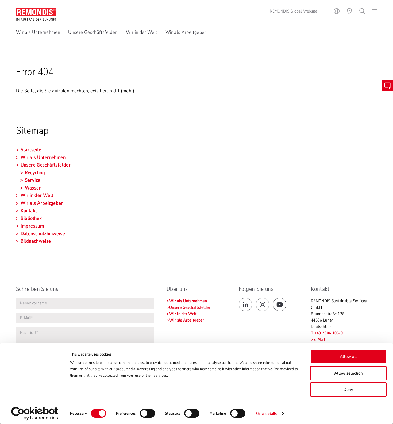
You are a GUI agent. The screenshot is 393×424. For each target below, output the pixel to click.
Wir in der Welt (141, 32)
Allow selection (348, 373)
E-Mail (319, 339)
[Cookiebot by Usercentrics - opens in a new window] (34, 414)
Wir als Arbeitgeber (185, 32)
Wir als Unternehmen (38, 32)
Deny (348, 389)
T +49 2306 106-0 (327, 333)
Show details (266, 413)
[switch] (147, 413)
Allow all (348, 356)
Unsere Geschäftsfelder (93, 32)
